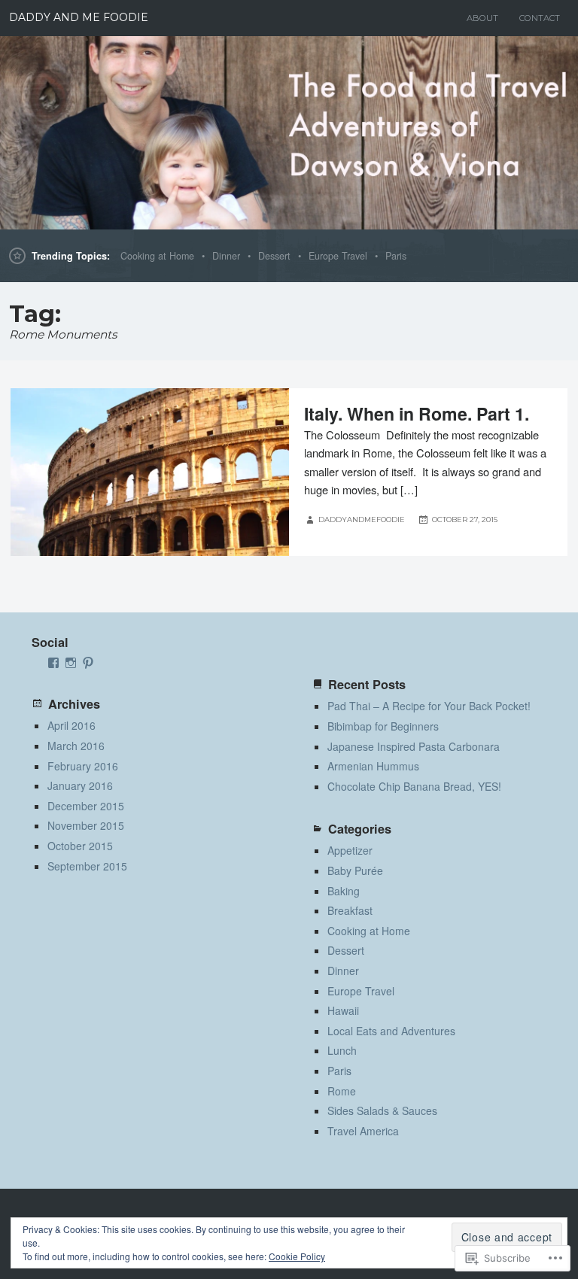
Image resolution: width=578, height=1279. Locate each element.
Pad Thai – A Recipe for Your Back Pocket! (429, 705)
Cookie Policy (297, 1256)
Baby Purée (355, 870)
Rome (341, 1090)
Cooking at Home (157, 256)
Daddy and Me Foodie (78, 17)
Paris (395, 256)
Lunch (342, 1050)
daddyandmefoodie (361, 519)
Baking (343, 890)
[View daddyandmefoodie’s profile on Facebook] (53, 663)
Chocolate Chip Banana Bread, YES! (414, 786)
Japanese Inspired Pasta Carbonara (413, 746)
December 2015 (85, 805)
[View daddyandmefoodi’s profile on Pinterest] (88, 663)
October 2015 (80, 845)
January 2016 (80, 785)
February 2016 (82, 765)
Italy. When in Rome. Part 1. (416, 413)
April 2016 (71, 725)
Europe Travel (338, 256)
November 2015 (85, 825)
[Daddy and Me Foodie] (289, 132)
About (482, 18)
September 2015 (87, 865)
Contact (539, 18)
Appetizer (350, 850)
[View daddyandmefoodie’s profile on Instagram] (71, 663)
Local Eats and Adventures (391, 1030)
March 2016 (76, 745)
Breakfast (350, 910)
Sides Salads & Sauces (382, 1110)
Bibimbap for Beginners (383, 726)
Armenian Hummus (373, 765)
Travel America (363, 1130)
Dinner (226, 256)
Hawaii (343, 1010)
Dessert (274, 256)
